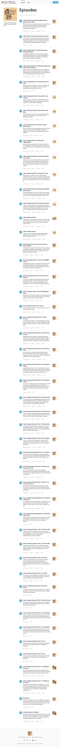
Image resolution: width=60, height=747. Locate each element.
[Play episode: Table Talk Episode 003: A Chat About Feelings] (20, 203)
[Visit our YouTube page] (32, 740)
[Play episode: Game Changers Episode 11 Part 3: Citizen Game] (20, 397)
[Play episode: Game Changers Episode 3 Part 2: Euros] (20, 641)
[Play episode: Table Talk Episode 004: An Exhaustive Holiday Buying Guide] (20, 189)
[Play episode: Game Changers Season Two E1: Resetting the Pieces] (20, 292)
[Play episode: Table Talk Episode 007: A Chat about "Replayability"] (20, 141)
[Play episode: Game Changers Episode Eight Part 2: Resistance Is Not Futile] (20, 498)
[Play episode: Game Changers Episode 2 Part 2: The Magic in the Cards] (20, 667)
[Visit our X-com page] (30, 740)
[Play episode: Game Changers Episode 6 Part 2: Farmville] (20, 558)
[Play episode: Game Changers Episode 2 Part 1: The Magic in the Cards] (20, 681)
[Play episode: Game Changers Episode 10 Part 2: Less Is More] (20, 438)
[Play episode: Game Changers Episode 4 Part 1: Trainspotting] (20, 627)
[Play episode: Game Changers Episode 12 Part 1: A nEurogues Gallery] (20, 380)
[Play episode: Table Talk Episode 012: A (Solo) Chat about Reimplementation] (20, 50)
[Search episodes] (50, 2)
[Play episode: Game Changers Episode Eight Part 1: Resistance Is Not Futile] (20, 514)
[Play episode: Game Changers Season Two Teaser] (20, 306)
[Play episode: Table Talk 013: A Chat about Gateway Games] (20, 36)
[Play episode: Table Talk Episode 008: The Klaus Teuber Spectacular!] (20, 125)
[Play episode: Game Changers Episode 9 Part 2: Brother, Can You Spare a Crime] (20, 467)
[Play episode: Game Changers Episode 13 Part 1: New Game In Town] (20, 349)
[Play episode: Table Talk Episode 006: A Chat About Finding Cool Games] (20, 156)
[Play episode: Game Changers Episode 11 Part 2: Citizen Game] (20, 412)
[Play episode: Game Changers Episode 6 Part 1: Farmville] (20, 573)
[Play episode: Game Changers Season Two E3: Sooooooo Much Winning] (20, 244)
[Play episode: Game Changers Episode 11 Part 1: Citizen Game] (20, 424)
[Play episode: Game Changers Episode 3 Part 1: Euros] (20, 654)
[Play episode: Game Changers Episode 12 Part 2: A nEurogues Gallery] (20, 365)
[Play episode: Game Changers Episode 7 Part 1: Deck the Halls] (20, 544)
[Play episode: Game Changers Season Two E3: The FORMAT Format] (20, 260)
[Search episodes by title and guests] (21, 15)
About (28, 2)
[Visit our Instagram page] (27, 740)
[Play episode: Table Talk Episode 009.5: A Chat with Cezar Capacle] (20, 96)
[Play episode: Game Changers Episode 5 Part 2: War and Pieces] (20, 586)
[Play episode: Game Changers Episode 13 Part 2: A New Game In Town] (20, 333)
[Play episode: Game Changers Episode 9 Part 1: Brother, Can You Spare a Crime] (20, 482)
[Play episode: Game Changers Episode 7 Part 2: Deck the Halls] (20, 530)
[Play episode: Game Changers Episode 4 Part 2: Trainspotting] (20, 613)
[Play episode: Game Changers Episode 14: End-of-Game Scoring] (20, 317)
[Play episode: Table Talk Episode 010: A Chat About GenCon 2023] (20, 82)
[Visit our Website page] (35, 740)
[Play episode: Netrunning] (20, 698)
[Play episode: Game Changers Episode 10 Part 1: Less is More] (20, 452)
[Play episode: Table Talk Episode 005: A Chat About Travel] (20, 174)
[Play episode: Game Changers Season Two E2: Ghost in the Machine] (20, 276)
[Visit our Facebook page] (24, 740)
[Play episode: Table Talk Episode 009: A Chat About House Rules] (20, 111)
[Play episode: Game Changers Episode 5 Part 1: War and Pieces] (20, 600)
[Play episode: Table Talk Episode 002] (20, 218)
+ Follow (55, 2)
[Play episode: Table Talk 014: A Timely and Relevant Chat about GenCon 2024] (20, 21)
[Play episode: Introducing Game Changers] (20, 712)
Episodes (23, 2)
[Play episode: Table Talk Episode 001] (20, 232)
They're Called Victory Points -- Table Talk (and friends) (9, 2)
